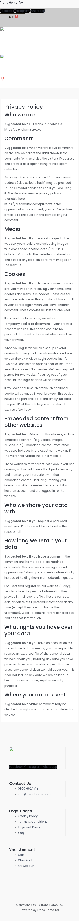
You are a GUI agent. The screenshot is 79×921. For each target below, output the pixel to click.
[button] (77, 52)
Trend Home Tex (11, 3)
